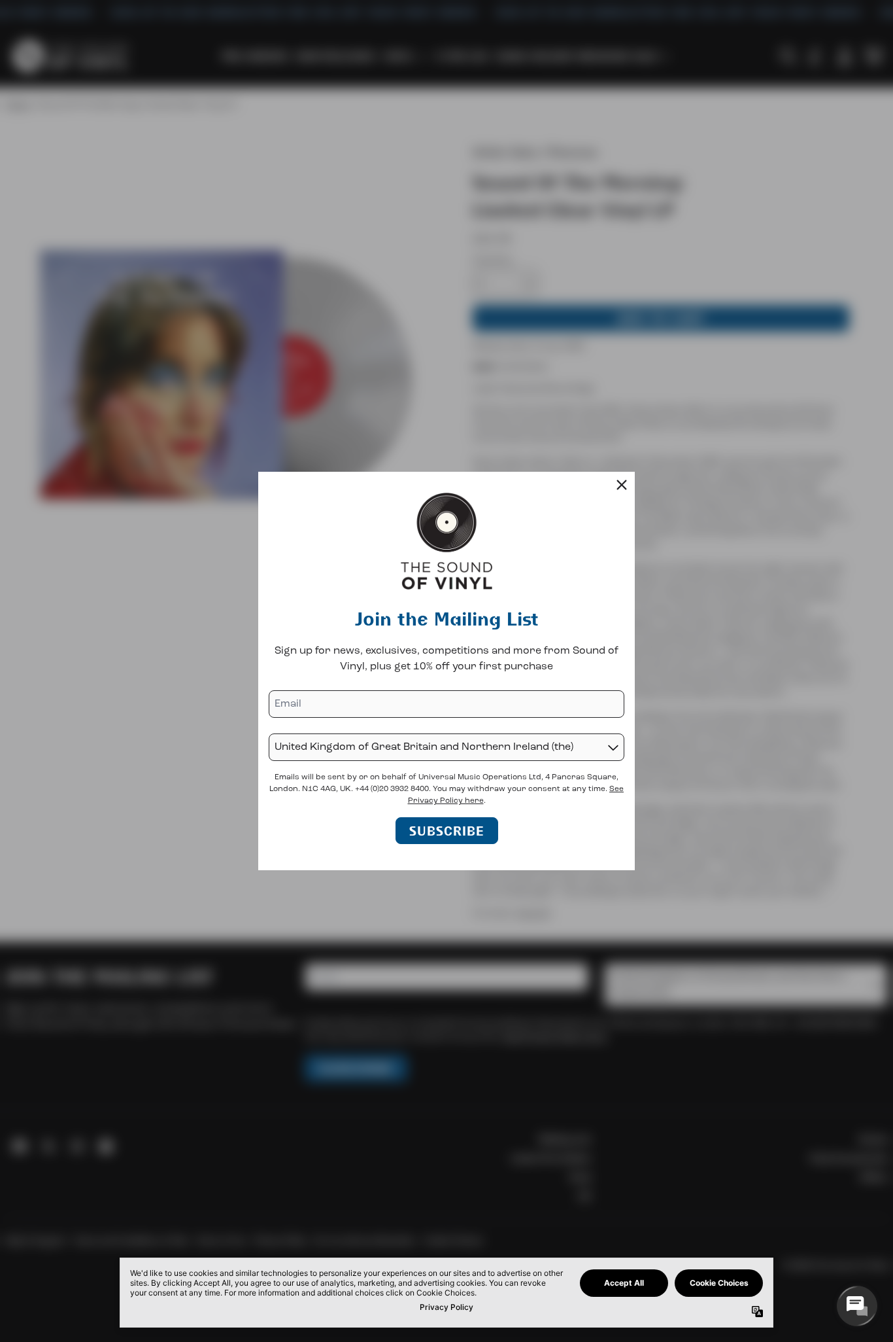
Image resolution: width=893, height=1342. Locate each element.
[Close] (622, 485)
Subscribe (446, 830)
